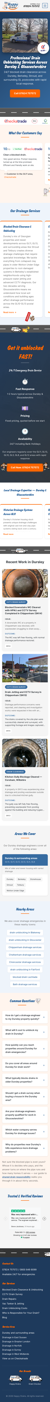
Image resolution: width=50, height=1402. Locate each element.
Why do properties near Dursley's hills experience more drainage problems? (23, 1148)
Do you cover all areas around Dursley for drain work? (21, 1065)
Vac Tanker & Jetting (13, 1303)
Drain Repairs (9, 1298)
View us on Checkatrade (15, 1358)
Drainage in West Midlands (15, 1354)
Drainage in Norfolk (12, 1345)
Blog (4, 1317)
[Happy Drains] (10, 5)
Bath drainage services (25, 984)
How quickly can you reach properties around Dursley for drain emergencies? (21, 1048)
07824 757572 (31, 6)
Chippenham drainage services (25, 947)
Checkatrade (10, 177)
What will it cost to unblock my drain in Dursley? (21, 1032)
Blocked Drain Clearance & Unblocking (22, 1289)
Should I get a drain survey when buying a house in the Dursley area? (22, 1096)
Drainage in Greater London (16, 1341)
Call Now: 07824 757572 (25, 467)
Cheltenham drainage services (25, 954)
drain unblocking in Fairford (25, 969)
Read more (8, 534)
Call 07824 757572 (25, 93)
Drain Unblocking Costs (14, 1308)
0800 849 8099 (28, 1269)
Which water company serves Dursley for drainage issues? (21, 1131)
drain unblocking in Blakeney (25, 932)
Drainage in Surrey (11, 1349)
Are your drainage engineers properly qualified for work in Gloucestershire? (20, 1115)
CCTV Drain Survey (12, 1294)
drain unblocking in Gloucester (25, 940)
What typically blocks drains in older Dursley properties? (21, 1080)
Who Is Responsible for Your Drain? (20, 1312)
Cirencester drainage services (25, 962)
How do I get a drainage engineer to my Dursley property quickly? (22, 1017)
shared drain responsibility (16, 1177)
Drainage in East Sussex (14, 1337)
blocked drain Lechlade (25, 977)
